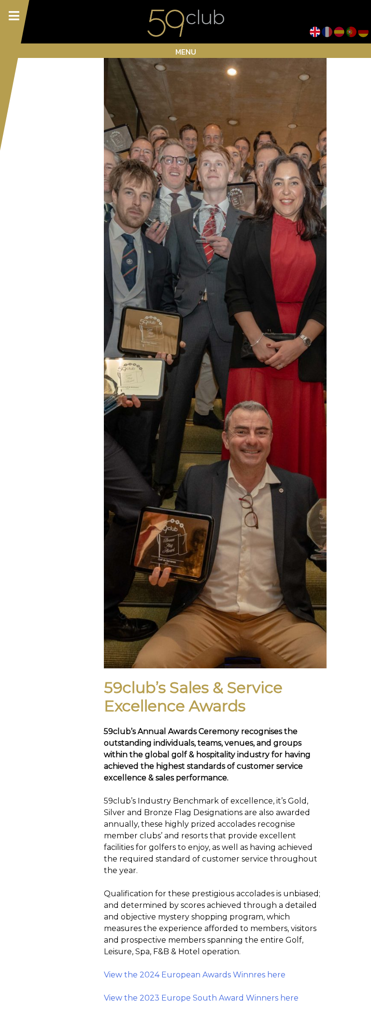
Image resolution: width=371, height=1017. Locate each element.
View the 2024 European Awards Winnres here (194, 974)
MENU (185, 51)
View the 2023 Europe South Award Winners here (201, 998)
